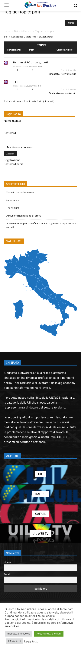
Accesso (10, 153)
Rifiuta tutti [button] (14, 641)
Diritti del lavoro (22, 31)
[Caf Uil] (40, 513)
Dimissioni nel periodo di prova (23, 215)
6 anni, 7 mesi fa (68, 70)
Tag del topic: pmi (22, 12)
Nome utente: (12, 120)
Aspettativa (12, 200)
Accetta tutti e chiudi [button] (49, 633)
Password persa (13, 164)
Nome (7, 562)
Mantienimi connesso (20, 147)
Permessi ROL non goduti (30, 62)
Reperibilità (12, 208)
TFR (15, 81)
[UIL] (40, 474)
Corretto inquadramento (20, 192)
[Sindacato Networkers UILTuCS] (40, 4)
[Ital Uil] (40, 494)
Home (7, 31)
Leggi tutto (31, 641)
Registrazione (12, 160)
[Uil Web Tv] (40, 533)
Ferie (40, 66)
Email (7, 574)
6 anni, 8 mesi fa (68, 89)
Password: (10, 133)
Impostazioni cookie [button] (18, 633)
